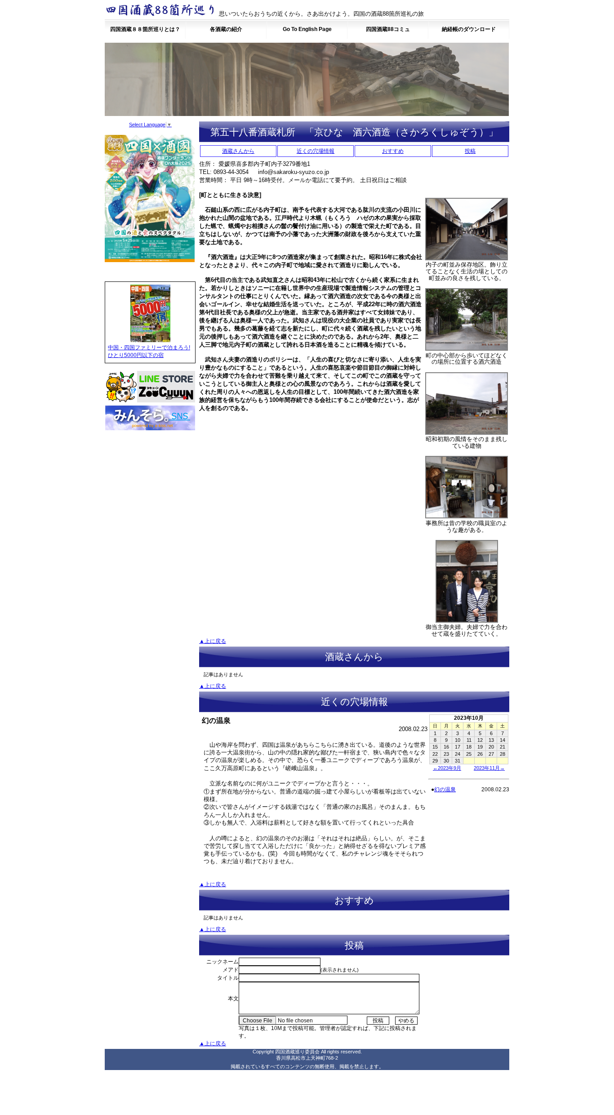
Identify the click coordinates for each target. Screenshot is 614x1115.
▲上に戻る (212, 641)
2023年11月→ (489, 768)
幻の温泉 (445, 789)
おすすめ (393, 151)
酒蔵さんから (238, 151)
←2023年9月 (447, 768)
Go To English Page (307, 29)
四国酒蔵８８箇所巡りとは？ (145, 29)
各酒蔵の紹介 (226, 29)
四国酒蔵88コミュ (388, 29)
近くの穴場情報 (315, 151)
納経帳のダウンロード (469, 29)
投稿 (470, 151)
